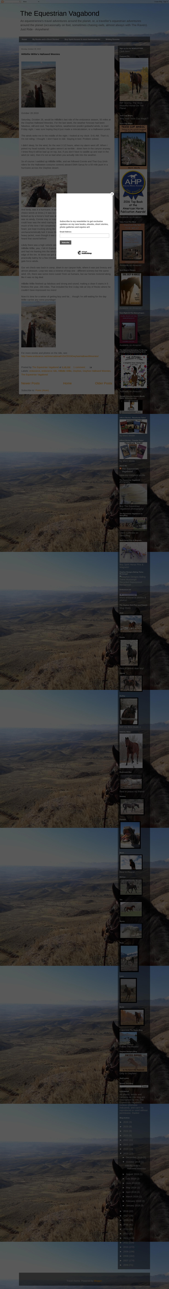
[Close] (112, 194)
